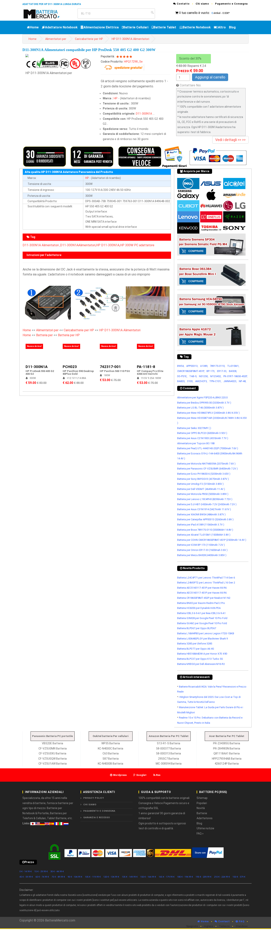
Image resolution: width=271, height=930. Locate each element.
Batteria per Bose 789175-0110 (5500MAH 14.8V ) (205, 529)
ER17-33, (222, 371)
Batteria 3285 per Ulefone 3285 (194, 643)
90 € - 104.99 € (75, 877)
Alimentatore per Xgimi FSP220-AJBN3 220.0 (202, 397)
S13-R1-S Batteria (168, 743)
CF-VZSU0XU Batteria (52, 753)
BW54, (180, 365)
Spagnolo (192, 926)
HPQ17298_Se (133, 61)
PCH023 (70, 366)
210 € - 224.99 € (222, 877)
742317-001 (110, 366)
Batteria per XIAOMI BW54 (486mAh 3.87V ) (201, 514)
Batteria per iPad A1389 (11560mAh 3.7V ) (200, 524)
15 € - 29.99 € (41, 871)
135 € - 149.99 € (130, 877)
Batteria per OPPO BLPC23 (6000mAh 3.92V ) (202, 433)
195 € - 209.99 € (203, 877)
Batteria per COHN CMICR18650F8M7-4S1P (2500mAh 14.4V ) (211, 539)
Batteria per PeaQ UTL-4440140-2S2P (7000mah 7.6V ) (207, 448)
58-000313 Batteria (168, 753)
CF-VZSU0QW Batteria (52, 758)
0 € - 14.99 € (25, 871)
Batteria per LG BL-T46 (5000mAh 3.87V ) (200, 407)
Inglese (208, 926)
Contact (223, 921)
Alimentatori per (55, 39)
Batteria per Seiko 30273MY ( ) (194, 428)
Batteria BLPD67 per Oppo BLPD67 (196, 628)
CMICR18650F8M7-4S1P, (191, 371)
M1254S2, (215, 376)
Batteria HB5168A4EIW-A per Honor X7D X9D (202, 653)
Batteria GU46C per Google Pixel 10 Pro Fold (202, 623)
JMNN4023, (230, 381)
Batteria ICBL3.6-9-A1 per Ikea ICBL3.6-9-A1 (201, 613)
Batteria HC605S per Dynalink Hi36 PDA (199, 607)
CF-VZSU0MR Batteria (52, 748)
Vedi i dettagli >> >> (230, 140)
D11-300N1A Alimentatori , (41, 245)
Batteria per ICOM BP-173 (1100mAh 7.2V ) (201, 544)
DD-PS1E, (182, 376)
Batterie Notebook (197, 27)
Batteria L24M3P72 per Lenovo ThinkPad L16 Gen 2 (206, 582)
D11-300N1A (144, 113)
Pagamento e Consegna (231, 3)
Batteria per (45, 335)
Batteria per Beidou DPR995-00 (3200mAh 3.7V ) (204, 402)
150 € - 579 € (239, 877)
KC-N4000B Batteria (110, 763)
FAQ (241, 921)
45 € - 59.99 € (26, 877)
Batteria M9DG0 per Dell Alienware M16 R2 (201, 663)
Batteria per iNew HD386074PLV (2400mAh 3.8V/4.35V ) (208, 412)
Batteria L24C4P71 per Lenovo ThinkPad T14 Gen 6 (206, 577)
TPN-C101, (215, 381)
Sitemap (202, 798)
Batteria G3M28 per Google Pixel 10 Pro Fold (202, 618)
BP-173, (211, 371)
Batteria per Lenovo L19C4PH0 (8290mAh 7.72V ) (204, 499)
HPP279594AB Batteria (226, 758)
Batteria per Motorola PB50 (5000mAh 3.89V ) (202, 494)
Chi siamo (202, 3)
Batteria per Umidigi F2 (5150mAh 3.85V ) (200, 483)
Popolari (202, 803)
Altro (222, 27)
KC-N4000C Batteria (110, 748)
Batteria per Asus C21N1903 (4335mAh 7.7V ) (202, 438)
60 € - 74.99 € (42, 877)
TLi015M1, (233, 365)
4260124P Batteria (227, 763)
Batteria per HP (69, 335)
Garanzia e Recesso (96, 817)
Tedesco (224, 926)
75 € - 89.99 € (58, 877)
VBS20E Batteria (52, 743)
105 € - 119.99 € (93, 877)
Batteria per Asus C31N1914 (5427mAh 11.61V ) (204, 509)
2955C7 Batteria (168, 758)
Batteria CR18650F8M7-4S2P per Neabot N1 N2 (203, 597)
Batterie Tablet (165, 27)
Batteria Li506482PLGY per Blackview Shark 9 (202, 638)
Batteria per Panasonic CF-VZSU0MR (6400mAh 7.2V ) (207, 468)
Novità (201, 808)
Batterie (202, 813)
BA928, (233, 371)
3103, (190, 381)
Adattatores (204, 818)
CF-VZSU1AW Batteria (52, 763)
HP (115, 98)
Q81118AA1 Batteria (226, 753)
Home (34, 27)
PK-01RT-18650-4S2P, (235, 376)
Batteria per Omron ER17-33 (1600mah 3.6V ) (202, 550)
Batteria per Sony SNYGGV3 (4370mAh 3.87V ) (203, 478)
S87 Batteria (111, 758)
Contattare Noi (190, 85)
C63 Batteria (111, 753)
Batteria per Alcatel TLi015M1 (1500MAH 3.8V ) (203, 534)
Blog (232, 27)
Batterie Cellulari (135, 27)
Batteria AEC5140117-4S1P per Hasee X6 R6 (202, 587)
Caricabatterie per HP (89, 39)
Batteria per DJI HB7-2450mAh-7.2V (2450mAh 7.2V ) (206, 504)
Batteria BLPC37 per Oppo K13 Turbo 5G (200, 658)
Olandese (242, 926)
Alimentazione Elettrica (101, 27)
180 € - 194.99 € (185, 877)
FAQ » (200, 833)
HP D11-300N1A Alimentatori (130, 39)
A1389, (204, 365)
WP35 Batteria (110, 743)
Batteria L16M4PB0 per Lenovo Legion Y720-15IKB (205, 633)
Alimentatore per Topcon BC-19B (196, 443)
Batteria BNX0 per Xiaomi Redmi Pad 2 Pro (201, 603)
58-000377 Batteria (168, 748)
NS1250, (203, 376)
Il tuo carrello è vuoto (194, 13)
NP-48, (242, 381)
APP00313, (192, 365)
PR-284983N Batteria (226, 748)
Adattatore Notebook (61, 27)
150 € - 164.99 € (148, 877)
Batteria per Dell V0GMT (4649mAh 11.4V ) (201, 489)
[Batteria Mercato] (45, 13)
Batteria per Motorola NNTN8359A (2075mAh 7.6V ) (206, 463)
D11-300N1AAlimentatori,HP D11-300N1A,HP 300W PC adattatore (107, 245)
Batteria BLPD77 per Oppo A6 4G (195, 648)
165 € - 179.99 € (167, 877)
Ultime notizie (205, 828)
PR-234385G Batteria (226, 743)
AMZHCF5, (201, 381)
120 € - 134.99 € (111, 877)
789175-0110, (217, 365)
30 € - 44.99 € (57, 871)
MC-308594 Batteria (169, 763)
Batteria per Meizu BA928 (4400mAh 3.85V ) (201, 555)
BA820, (181, 381)
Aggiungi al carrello (210, 77)
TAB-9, (193, 376)
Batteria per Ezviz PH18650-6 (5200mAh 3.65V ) (203, 473)
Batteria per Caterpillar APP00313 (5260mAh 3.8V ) (205, 519)
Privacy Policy (93, 798)
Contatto (183, 3)
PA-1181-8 (146, 366)
